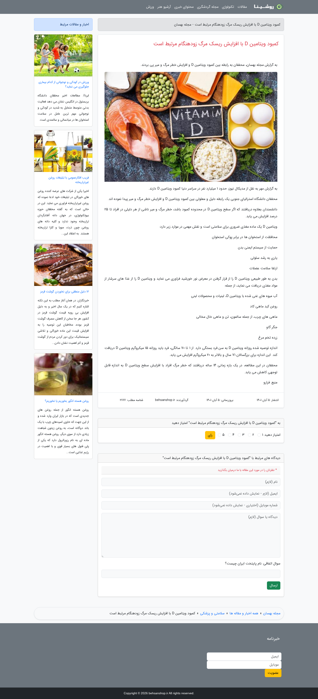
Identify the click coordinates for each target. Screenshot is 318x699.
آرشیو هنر (164, 7)
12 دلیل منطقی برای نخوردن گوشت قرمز (64, 291)
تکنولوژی (228, 7)
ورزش (150, 7)
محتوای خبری (184, 7)
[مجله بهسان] (268, 7)
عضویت (273, 673)
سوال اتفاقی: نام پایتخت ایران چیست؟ (252, 563)
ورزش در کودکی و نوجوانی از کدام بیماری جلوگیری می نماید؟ (64, 84)
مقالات (242, 7)
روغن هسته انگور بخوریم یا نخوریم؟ (67, 401)
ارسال (274, 585)
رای (210, 435)
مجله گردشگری (207, 7)
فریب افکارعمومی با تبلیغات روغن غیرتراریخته (68, 180)
